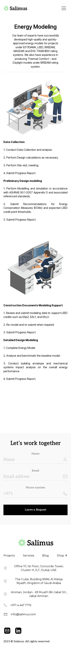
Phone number (35, 487)
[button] (64, 8)
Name (35, 453)
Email (35, 470)
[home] (15, 8)
